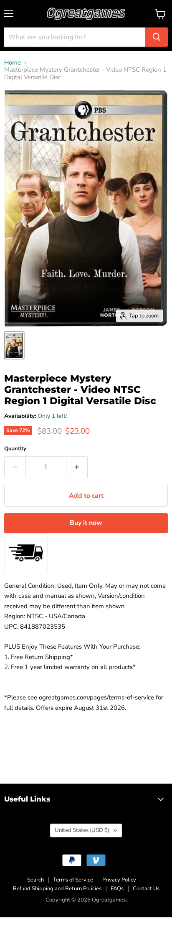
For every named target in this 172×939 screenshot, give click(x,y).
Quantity (15, 449)
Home (12, 62)
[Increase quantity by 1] (77, 467)
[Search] (156, 37)
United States (82, 830)
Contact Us (146, 888)
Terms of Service (73, 880)
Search (35, 880)
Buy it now (86, 522)
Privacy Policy (119, 880)
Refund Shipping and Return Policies (57, 888)
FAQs (117, 888)
